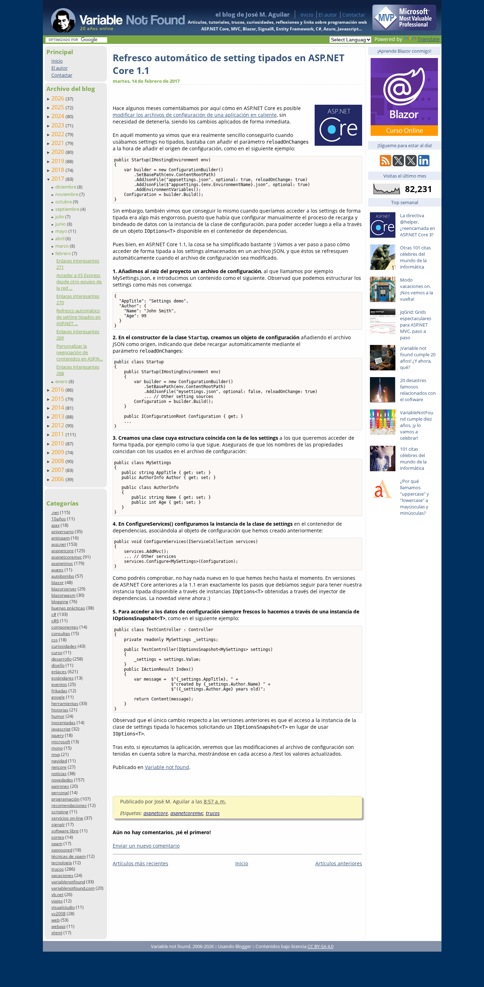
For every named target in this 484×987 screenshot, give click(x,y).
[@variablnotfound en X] (411, 164)
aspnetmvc (62, 563)
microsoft (60, 741)
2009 (58, 452)
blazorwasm (63, 595)
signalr (58, 824)
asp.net (58, 544)
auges (57, 569)
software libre (65, 830)
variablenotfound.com (73, 888)
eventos (59, 684)
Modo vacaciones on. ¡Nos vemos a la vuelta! (416, 289)
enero (62, 381)
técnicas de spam (68, 856)
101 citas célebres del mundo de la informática (413, 458)
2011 (58, 434)
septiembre (67, 209)
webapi (58, 926)
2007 (58, 470)
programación (65, 799)
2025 (58, 107)
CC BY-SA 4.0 (320, 946)
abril (60, 238)
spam (56, 843)
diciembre (66, 187)
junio (61, 224)
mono (57, 748)
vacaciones (62, 875)
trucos (57, 869)
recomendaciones (69, 805)
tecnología (61, 862)
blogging (59, 601)
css (54, 639)
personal (60, 792)
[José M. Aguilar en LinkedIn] (423, 164)
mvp (55, 754)
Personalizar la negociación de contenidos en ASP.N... (79, 352)
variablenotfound (68, 881)
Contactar (353, 14)
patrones (60, 786)
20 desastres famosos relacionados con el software (418, 390)
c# (53, 614)
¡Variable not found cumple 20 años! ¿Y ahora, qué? (417, 357)
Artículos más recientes (140, 863)
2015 (58, 399)
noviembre (67, 194)
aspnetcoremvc (66, 557)
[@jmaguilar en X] (398, 164)
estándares (62, 678)
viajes (57, 901)
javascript (61, 729)
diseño (57, 665)
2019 (58, 161)
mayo (61, 231)
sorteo (57, 837)
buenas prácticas (68, 608)
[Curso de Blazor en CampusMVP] (404, 134)
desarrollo (61, 659)
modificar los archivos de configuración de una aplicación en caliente (195, 114)
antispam (60, 538)
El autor (328, 14)
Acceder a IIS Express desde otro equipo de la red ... (79, 281)
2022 (58, 134)
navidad (59, 760)
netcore (59, 767)
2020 (58, 152)
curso (56, 652)
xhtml (56, 932)
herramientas (64, 703)
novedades (62, 780)
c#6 (55, 620)
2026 (58, 98)
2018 (58, 170)
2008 (58, 461)
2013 (58, 416)
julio (60, 216)
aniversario (62, 531)
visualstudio (63, 907)
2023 (58, 125)
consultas (60, 633)
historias (59, 709)
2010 (58, 443)
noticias (59, 773)
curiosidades (64, 646)
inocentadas (63, 722)
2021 (58, 143)
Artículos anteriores (338, 863)
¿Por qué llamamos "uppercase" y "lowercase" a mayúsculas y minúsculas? (414, 497)
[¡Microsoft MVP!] (404, 28)
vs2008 (58, 913)
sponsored (61, 850)
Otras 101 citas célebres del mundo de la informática (415, 257)
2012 (58, 425)
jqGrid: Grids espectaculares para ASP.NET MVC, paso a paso (415, 325)
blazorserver (64, 588)
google (58, 697)
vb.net (57, 894)
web (55, 920)
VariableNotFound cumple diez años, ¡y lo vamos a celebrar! (416, 425)
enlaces (59, 671)
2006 (58, 479)
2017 (58, 179)
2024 (58, 116)
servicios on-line (67, 818)
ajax (55, 525)
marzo (62, 246)
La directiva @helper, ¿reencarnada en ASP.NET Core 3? (417, 225)
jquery (57, 735)
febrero (63, 253)
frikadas (59, 690)
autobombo (62, 576)
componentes (64, 627)
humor (57, 716)
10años (58, 518)
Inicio (306, 14)
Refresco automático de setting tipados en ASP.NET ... (78, 317)
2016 (58, 389)
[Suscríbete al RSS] (385, 164)
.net (55, 512)
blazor (57, 582)
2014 (58, 407)
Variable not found (167, 767)
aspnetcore (62, 550)
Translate (429, 39)
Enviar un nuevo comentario (146, 845)
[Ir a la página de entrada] (111, 17)
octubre (64, 201)
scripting (59, 811)
